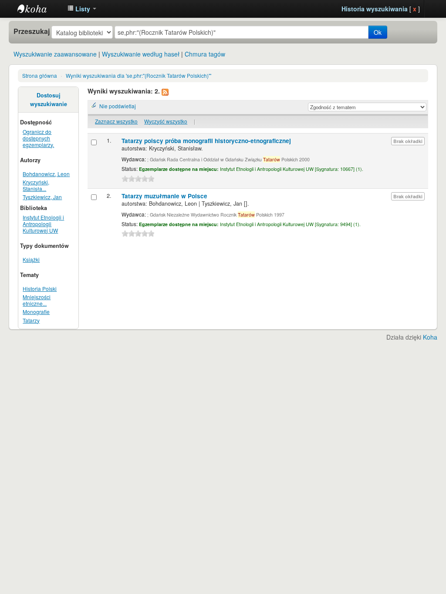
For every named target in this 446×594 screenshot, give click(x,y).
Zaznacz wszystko (116, 121)
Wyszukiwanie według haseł (140, 54)
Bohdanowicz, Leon (46, 173)
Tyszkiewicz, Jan (42, 196)
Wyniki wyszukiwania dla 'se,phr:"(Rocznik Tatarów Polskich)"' (138, 75)
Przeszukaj (32, 31)
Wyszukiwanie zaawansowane (55, 54)
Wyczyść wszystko (165, 121)
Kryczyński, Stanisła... (36, 185)
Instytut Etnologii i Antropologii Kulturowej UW (39, 8)
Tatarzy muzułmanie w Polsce (164, 196)
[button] (82, 8)
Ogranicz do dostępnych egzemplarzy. (38, 138)
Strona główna (39, 75)
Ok (378, 32)
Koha (430, 337)
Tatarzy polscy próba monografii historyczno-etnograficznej (206, 141)
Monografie (36, 311)
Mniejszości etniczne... (37, 300)
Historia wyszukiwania (374, 8)
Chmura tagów (205, 54)
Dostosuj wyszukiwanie (48, 99)
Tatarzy (31, 320)
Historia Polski (40, 288)
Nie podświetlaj (117, 106)
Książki (31, 259)
